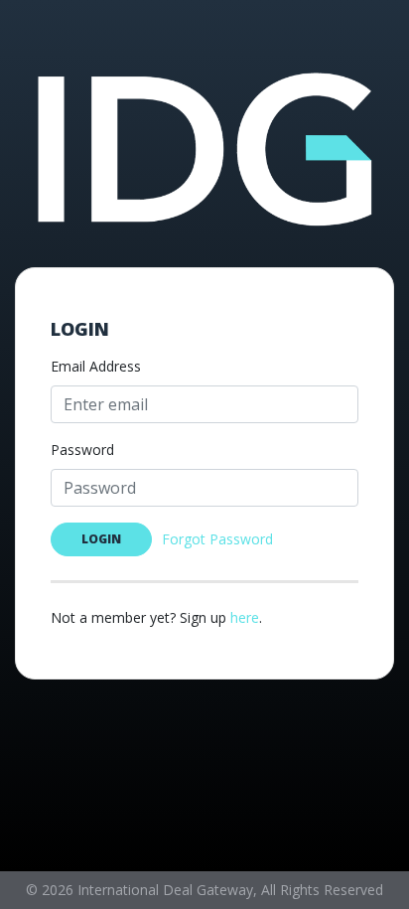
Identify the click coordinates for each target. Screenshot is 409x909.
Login (101, 538)
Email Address (96, 366)
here (244, 617)
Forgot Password (217, 539)
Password (82, 449)
